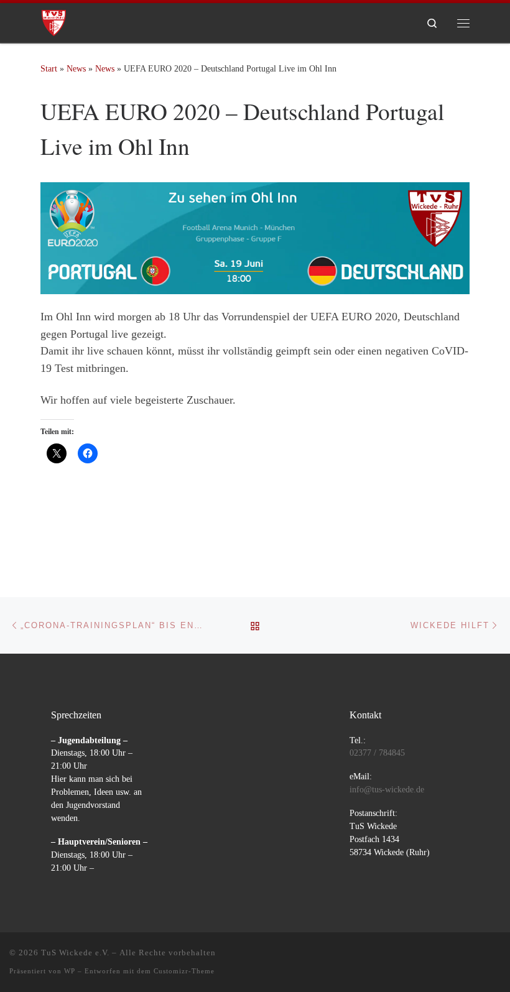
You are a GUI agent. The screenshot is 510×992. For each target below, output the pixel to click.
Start (48, 68)
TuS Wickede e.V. (75, 952)
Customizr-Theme (184, 971)
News (76, 68)
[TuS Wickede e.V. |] (53, 20)
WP (69, 971)
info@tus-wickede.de (387, 789)
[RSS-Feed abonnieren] (496, 956)
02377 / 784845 (377, 753)
